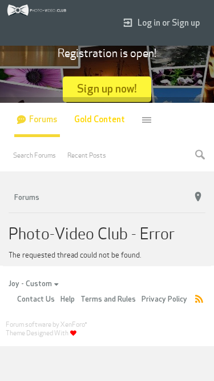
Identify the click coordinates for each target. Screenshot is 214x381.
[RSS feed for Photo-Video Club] (199, 299)
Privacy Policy (164, 299)
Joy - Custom (30, 283)
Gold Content (99, 119)
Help (67, 299)
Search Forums (34, 155)
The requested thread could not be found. (75, 255)
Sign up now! (107, 88)
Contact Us (36, 299)
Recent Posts (86, 155)
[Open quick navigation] (198, 197)
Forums (43, 119)
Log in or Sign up (169, 23)
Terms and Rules (108, 299)
